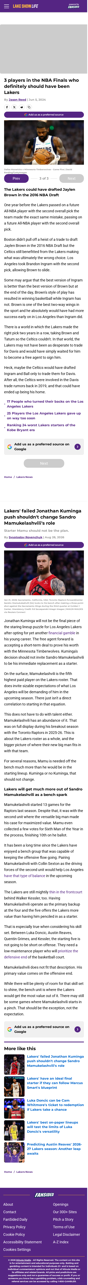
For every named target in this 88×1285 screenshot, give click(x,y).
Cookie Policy (14, 1234)
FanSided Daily (15, 1219)
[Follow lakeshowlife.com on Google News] (77, 447)
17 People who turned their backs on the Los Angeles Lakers (45, 404)
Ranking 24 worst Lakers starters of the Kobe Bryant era (41, 427)
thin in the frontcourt (65, 892)
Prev (16, 178)
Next (72, 178)
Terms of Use (64, 1227)
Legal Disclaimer (66, 1234)
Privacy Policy (14, 1227)
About (8, 1204)
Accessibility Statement (22, 1242)
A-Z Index (61, 1242)
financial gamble (62, 633)
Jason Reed (17, 99)
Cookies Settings (17, 1249)
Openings (60, 1204)
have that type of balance (24, 876)
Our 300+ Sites (65, 1212)
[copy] (29, 107)
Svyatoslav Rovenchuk (25, 537)
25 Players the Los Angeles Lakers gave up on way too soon (44, 415)
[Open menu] (6, 6)
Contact (9, 1212)
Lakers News (24, 476)
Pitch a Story (63, 1219)
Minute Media (23, 1260)
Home (8, 476)
